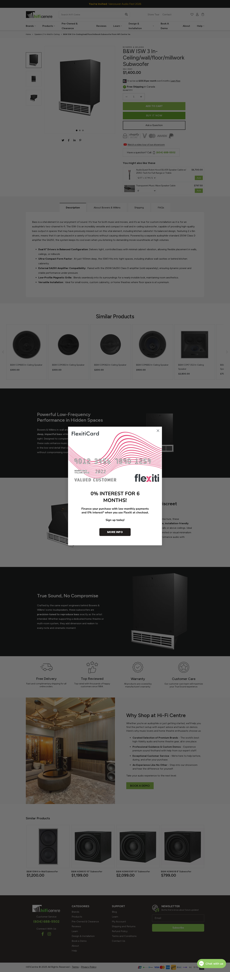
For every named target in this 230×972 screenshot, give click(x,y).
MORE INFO (115, 532)
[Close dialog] (158, 430)
